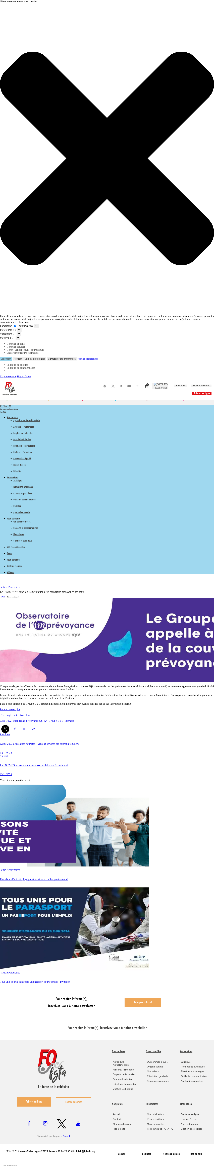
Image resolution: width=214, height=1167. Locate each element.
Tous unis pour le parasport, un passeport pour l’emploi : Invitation (35, 981)
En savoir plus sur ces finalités (22, 352)
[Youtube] (129, 386)
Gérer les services (16, 346)
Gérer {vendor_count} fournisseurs (25, 349)
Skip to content (8, 376)
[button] (107, 159)
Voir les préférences (34, 358)
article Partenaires (10, 587)
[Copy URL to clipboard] (33, 729)
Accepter (6, 358)
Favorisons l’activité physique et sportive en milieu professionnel (34, 879)
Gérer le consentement (10, 1166)
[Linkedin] (121, 386)
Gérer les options (16, 343)
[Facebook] (105, 386)
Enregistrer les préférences (62, 358)
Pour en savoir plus (10, 709)
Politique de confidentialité (21, 367)
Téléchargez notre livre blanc (15, 715)
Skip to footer (24, 376)
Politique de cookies (17, 364)
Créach (67, 1136)
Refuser (18, 358)
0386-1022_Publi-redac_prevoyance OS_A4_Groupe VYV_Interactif (37, 720)
